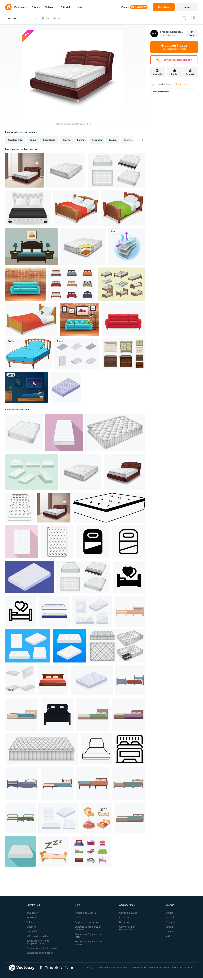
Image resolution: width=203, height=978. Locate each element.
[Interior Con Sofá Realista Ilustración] (79, 319)
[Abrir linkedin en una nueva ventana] (51, 967)
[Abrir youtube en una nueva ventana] (72, 967)
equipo (113, 139)
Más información (161, 91)
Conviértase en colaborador (127, 928)
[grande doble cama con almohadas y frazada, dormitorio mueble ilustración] (129, 818)
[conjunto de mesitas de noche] (123, 353)
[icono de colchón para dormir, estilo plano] (20, 851)
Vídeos (49, 7)
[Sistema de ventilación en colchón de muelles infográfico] (126, 246)
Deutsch (169, 926)
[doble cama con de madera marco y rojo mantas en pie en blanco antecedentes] (53, 680)
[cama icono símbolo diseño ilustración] (129, 577)
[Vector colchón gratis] (121, 284)
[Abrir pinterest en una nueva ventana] (56, 967)
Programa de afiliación (87, 922)
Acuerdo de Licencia (85, 912)
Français (169, 931)
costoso (128, 139)
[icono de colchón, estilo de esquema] (20, 507)
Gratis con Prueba (174, 47)
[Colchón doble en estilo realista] (65, 170)
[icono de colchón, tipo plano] (64, 432)
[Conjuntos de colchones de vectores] (31, 472)
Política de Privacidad (159, 967)
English (169, 912)
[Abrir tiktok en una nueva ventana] (61, 967)
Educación (32, 931)
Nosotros (124, 922)
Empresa (31, 926)
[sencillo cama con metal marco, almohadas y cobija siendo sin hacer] (21, 783)
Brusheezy (32, 912)
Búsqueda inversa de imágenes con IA (37, 942)
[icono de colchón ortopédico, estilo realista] (24, 432)
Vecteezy (31, 917)
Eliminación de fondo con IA (41, 948)
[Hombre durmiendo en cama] (26, 387)
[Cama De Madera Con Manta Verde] (123, 208)
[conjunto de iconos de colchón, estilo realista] (116, 170)
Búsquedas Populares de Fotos (88, 935)
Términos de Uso (138, 967)
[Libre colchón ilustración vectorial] (76, 353)
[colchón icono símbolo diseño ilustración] (92, 541)
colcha (80, 139)
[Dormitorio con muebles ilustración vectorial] (31, 246)
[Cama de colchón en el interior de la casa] (24, 170)
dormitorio (49, 139)
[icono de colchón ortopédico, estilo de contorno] (57, 541)
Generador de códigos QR (40, 952)
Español (169, 917)
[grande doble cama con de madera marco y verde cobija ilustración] (92, 714)
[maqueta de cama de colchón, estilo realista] (115, 432)
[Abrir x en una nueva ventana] (66, 967)
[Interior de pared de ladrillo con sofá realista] (25, 284)
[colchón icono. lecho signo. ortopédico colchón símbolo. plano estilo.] (109, 507)
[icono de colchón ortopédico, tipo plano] (21, 541)
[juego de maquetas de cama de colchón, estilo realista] (116, 645)
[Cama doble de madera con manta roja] (76, 208)
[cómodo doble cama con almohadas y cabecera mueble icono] (129, 748)
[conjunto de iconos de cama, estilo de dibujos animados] (96, 818)
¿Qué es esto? (181, 84)
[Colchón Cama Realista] (124, 472)
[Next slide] (140, 140)
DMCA (78, 917)
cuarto (66, 139)
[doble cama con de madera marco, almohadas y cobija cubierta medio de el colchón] (92, 783)
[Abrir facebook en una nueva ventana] (41, 967)
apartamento (15, 139)
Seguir (192, 35)
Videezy (30, 922)
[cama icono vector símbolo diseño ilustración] (20, 611)
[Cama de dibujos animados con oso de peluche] (31, 319)
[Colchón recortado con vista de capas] (83, 246)
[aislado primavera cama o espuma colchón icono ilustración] (54, 611)
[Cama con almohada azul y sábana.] (28, 353)
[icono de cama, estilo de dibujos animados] (53, 851)
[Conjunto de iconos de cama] (71, 284)
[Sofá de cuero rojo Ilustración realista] (123, 319)
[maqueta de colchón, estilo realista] (41, 748)
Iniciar (187, 7)
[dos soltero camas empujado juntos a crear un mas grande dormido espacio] (129, 611)
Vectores (19, 7)
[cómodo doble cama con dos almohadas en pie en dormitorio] (96, 748)
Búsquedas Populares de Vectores (88, 928)
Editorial (65, 7)
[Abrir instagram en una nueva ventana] (46, 967)
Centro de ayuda (128, 912)
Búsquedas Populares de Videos (88, 943)
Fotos (34, 7)
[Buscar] (184, 18)
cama (33, 139)
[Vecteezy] (8, 7)
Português (171, 922)
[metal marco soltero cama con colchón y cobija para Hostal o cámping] (20, 818)
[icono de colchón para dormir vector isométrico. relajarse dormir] (65, 387)
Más (80, 7)
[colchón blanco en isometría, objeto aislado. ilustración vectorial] (29, 577)
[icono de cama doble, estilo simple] (57, 714)
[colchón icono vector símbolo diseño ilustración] (128, 541)
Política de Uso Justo (182, 967)
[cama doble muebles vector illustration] (28, 208)
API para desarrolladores (39, 936)
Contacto (124, 917)
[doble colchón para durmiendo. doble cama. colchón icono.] (92, 611)
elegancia (96, 139)
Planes (125, 7)
